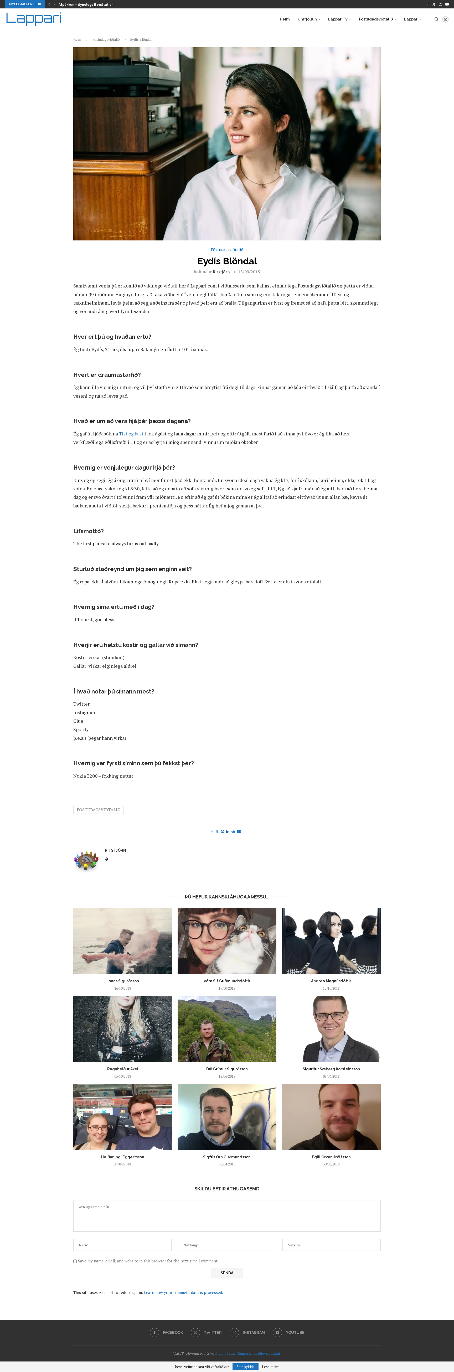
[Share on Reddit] (233, 831)
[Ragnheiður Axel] (122, 1029)
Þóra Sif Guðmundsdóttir (227, 981)
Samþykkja (245, 1366)
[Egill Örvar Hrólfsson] (331, 1117)
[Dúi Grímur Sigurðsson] (227, 1029)
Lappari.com (225, 1353)
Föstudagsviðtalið (376, 19)
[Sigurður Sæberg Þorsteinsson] (331, 1029)
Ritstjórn (221, 272)
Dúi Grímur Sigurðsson (227, 1069)
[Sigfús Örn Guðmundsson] (227, 1117)
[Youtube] (447, 4)
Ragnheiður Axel (122, 1069)
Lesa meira (271, 1367)
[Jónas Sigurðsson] (122, 941)
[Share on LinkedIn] (227, 831)
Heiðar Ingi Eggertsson (122, 1157)
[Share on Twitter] (217, 831)
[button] (49, 4)
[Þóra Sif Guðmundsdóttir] (227, 941)
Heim (285, 19)
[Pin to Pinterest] (222, 831)
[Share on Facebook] (212, 831)
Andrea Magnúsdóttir (331, 981)
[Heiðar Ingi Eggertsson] (122, 1117)
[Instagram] (440, 4)
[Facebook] (428, 4)
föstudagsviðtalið (98, 810)
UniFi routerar (70, 5)
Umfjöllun (307, 19)
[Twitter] (434, 4)
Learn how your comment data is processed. (183, 1292)
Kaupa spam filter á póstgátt (260, 1353)
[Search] (436, 19)
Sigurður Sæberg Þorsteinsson (331, 1069)
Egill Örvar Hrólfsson (331, 1157)
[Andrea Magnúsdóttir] (331, 941)
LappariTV (338, 19)
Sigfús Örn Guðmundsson (227, 1157)
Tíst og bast (131, 433)
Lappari (411, 19)
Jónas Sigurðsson (123, 981)
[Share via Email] (239, 831)
